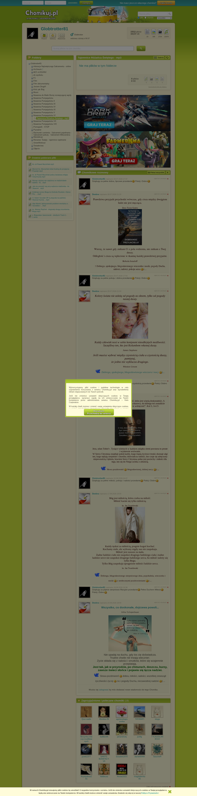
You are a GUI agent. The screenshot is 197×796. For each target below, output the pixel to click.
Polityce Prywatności (149, 793)
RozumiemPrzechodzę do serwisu (99, 412)
